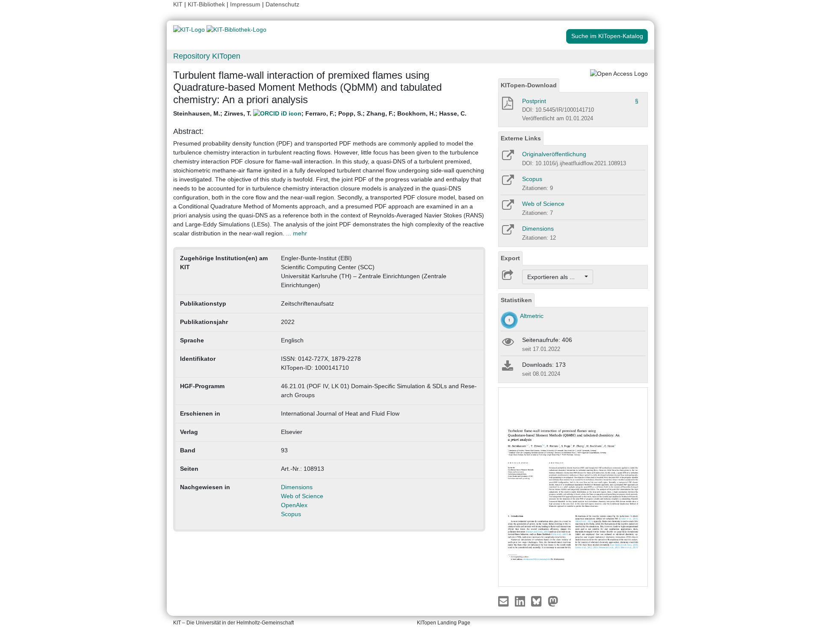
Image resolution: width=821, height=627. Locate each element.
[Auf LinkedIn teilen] (521, 600)
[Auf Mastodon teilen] (553, 600)
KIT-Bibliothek (207, 4)
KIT (178, 4)
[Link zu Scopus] (507, 182)
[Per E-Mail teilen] (504, 600)
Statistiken (516, 300)
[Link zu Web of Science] (507, 207)
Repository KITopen (206, 56)
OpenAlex (294, 505)
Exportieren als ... (555, 276)
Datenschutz (282, 4)
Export (510, 258)
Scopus (291, 514)
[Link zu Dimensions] (507, 232)
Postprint (534, 101)
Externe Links (521, 138)
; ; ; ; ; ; (320, 113)
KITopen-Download (529, 85)
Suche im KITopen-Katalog (607, 36)
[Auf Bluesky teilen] (538, 600)
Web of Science (302, 496)
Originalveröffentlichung (554, 154)
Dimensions (297, 487)
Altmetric (531, 315)
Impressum (245, 4)
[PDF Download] (507, 105)
